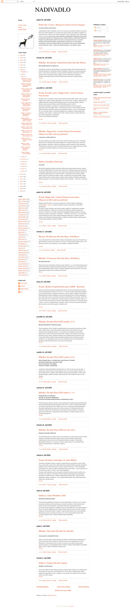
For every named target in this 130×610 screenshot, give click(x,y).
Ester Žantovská (22, 257)
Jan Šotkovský (22, 214)
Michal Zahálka (22, 217)
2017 (21, 179)
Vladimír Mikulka (22, 199)
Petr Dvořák (21, 230)
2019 (21, 174)
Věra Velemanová (22, 275)
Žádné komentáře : (63, 51)
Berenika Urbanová (23, 241)
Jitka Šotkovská (22, 223)
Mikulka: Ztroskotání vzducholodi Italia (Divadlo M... (26, 85)
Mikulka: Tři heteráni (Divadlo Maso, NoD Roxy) (59, 258)
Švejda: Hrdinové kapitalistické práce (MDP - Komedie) (62, 286)
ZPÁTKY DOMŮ (22, 25)
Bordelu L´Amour (47, 205)
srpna (22, 156)
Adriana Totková (22, 266)
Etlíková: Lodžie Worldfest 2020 (52, 495)
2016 (21, 181)
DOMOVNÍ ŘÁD (22, 29)
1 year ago (100, 46)
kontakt (20, 27)
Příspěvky (98, 27)
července (23, 159)
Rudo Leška (21, 239)
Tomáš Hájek (21, 272)
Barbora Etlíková (22, 212)
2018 (21, 176)
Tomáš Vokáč (21, 255)
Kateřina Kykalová (23, 228)
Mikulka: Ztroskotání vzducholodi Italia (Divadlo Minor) (62, 62)
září (22, 76)
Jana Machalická (22, 246)
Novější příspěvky (43, 587)
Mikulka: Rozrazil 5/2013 (99, 102)
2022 (21, 65)
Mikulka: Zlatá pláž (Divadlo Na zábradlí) (56, 531)
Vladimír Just (21, 226)
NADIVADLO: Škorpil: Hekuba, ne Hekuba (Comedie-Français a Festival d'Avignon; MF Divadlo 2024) (102, 75)
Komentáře (98, 30)
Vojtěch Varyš (21, 210)
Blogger (71, 606)
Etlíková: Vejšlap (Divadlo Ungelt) (53, 563)
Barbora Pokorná (22, 221)
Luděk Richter (21, 234)
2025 (21, 57)
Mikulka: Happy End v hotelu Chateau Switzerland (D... (26, 95)
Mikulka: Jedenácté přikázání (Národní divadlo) (100, 113)
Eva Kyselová (21, 219)
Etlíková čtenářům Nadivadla (51, 161)
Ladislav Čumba (22, 250)
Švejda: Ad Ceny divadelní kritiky (101, 105)
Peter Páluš (21, 261)
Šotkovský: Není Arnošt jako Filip (101, 116)
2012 (21, 191)
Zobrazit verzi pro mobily (63, 590)
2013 (21, 188)
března (23, 166)
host (21, 291)
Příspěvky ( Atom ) (51, 595)
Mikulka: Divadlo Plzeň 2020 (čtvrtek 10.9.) (57, 429)
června (23, 161)
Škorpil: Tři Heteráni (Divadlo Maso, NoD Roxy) (59, 236)
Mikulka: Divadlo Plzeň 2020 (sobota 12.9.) (57, 357)
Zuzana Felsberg (22, 263)
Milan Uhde (21, 232)
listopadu (23, 71)
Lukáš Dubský (22, 205)
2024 (21, 60)
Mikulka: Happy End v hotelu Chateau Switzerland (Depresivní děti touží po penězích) (60, 132)
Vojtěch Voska (21, 208)
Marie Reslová (22, 259)
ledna (22, 171)
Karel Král (20, 237)
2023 (21, 62)
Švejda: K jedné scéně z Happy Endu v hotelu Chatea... (26, 90)
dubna (23, 163)
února (22, 168)
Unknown (22, 286)
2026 (21, 55)
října (22, 74)
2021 (21, 67)
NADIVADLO (52, 9)
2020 (21, 69)
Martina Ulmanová (23, 270)
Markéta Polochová (23, 268)
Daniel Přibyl (21, 243)
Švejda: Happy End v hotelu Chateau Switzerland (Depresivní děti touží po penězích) (59, 198)
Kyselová (20, 248)
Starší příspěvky (83, 587)
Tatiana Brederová (23, 252)
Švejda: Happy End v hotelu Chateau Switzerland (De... (26, 104)
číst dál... (41, 48)
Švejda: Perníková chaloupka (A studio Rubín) (58, 460)
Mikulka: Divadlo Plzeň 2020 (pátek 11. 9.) (57, 392)
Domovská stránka (63, 587)
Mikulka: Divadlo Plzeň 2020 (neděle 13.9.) (57, 321)
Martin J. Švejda (22, 201)
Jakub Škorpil (21, 203)
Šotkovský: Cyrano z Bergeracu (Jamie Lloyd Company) (62, 24)
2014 (21, 186)
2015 (21, 183)
